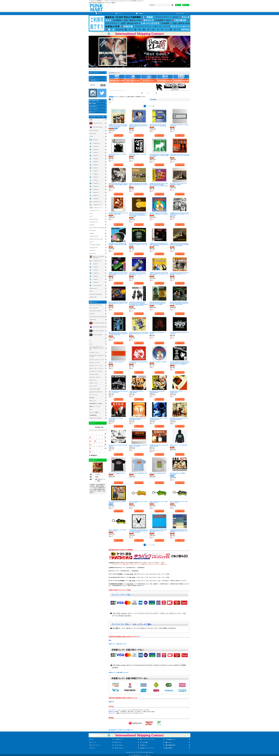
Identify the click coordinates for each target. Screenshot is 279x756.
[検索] (172, 5)
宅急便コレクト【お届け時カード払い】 (118, 644)
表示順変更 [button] (153, 99)
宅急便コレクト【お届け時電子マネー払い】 (119, 672)
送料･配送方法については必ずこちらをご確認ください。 (122, 730)
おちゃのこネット (137, 755)
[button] (160, 13)
